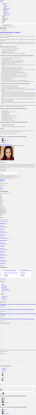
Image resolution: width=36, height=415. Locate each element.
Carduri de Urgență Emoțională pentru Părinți (11, 272)
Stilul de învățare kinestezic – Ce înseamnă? (10, 32)
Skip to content (2, 0)
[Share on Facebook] (2, 373)
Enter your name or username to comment (5, 175)
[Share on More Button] (2, 375)
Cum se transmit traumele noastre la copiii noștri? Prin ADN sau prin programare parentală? (17, 309)
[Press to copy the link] (35, 392)
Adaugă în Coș (6, 275)
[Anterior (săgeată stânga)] (0, 388)
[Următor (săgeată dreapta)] (1, 388)
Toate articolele (2, 225)
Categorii (1, 183)
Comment (1, 174)
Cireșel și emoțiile (23, 272)
